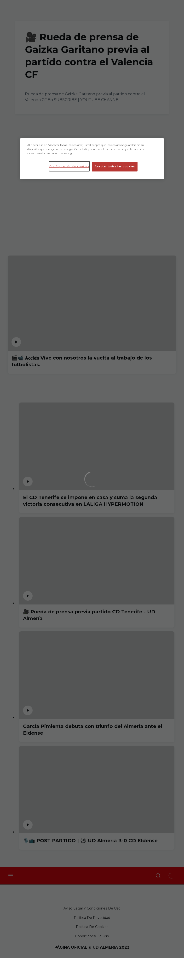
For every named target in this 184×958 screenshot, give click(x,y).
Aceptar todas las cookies (115, 166)
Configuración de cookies (69, 166)
